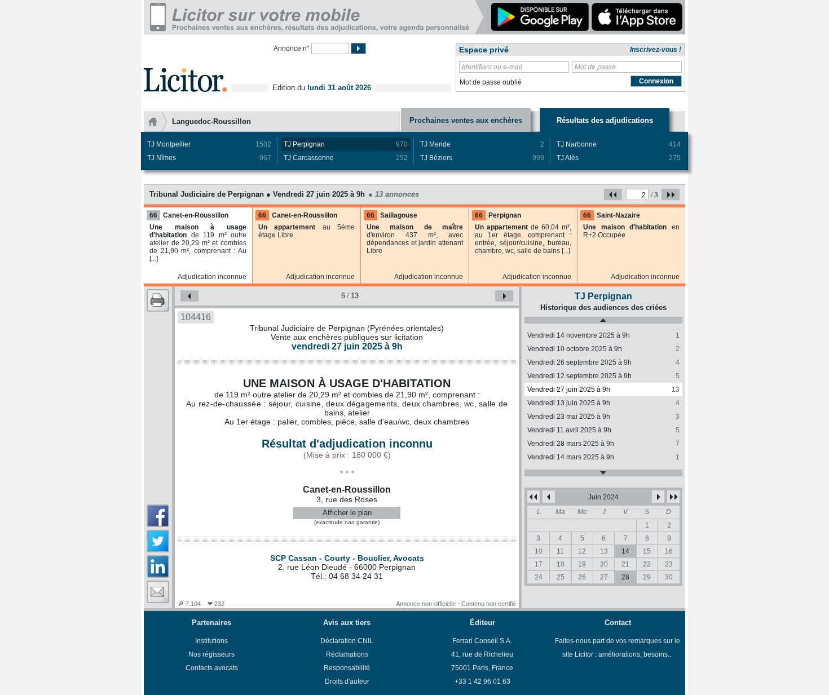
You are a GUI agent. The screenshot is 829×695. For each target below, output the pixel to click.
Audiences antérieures (603, 320)
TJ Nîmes (209, 158)
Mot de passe (595, 67)
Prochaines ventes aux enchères (465, 120)
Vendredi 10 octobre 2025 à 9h (603, 349)
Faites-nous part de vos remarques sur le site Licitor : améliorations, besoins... (617, 647)
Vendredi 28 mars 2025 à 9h (603, 444)
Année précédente (533, 496)
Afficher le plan (347, 512)
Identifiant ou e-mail (492, 67)
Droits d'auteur (347, 681)
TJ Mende (482, 144)
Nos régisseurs (211, 654)
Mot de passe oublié (491, 82)
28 (625, 577)
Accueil (158, 121)
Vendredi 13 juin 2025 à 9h (603, 403)
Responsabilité (347, 668)
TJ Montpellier (209, 144)
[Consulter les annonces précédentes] (613, 194)
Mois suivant (658, 496)
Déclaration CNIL (346, 641)
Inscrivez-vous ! (655, 49)
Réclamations (347, 654)
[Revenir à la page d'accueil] (185, 67)
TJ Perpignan (346, 144)
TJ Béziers (482, 158)
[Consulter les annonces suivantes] (671, 194)
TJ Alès (619, 158)
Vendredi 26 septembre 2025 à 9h (603, 362)
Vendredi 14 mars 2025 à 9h (603, 457)
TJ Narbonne (619, 144)
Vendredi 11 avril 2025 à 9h (603, 430)
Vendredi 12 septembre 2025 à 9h (603, 376)
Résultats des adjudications (605, 120)
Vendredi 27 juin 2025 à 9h (603, 389)
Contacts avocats (212, 668)
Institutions (211, 641)
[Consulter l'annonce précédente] (189, 296)
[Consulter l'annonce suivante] (504, 296)
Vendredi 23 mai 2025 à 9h (603, 416)
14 (625, 551)
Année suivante (673, 496)
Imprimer (158, 300)
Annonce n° (292, 48)
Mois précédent (549, 496)
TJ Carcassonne (346, 158)
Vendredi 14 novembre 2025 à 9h (603, 335)
